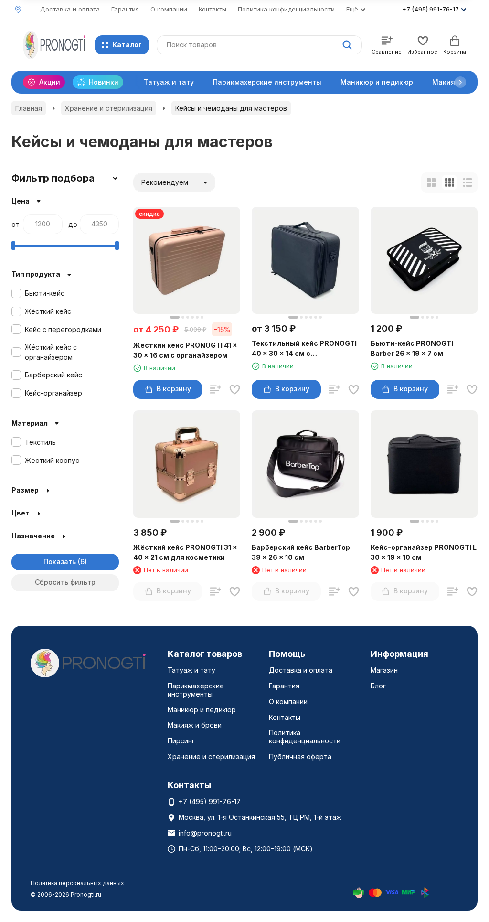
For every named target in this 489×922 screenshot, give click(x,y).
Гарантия (125, 9)
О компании (168, 9)
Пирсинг (181, 741)
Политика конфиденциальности (286, 9)
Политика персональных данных (77, 883)
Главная (28, 108)
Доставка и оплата (70, 9)
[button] (460, 82)
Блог (378, 686)
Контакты (212, 9)
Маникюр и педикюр (376, 82)
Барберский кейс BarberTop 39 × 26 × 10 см (301, 552)
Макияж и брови (195, 725)
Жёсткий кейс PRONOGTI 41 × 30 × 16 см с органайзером (185, 350)
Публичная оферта (300, 756)
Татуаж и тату (169, 82)
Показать (59, 561)
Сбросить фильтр (65, 582)
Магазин (384, 670)
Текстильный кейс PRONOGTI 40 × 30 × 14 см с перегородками (304, 348)
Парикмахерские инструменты (267, 82)
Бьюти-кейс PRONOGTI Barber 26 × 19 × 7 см (412, 348)
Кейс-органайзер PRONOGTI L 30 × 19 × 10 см (424, 552)
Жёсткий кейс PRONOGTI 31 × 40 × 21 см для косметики (185, 552)
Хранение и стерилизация (108, 108)
